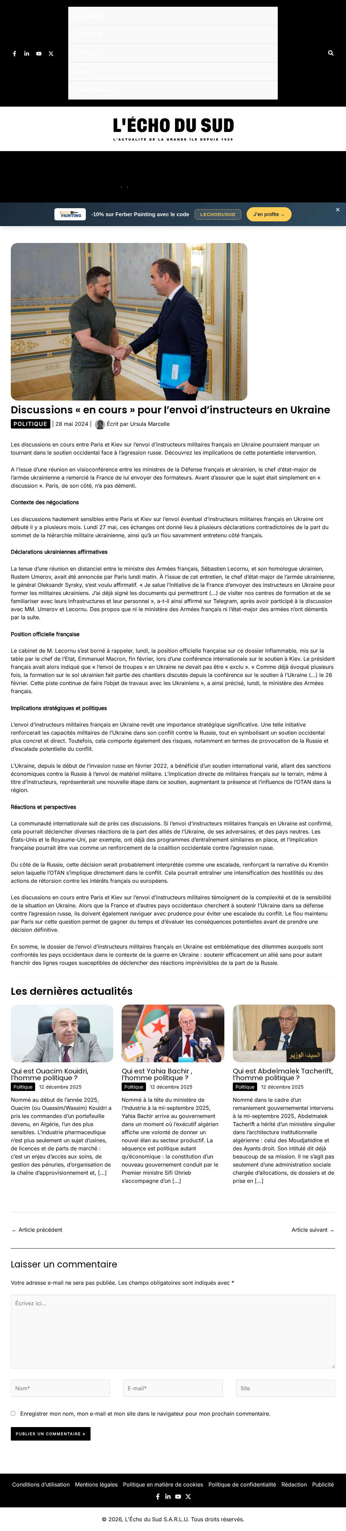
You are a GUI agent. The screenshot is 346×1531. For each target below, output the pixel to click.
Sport (83, 71)
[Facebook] (14, 53)
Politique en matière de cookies (163, 1484)
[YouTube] (39, 53)
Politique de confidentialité (242, 1484)
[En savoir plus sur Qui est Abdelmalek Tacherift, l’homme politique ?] (284, 1033)
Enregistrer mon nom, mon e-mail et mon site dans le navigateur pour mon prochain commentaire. (145, 1413)
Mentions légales (96, 1484)
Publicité (323, 1484)
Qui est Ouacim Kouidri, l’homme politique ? (49, 1074)
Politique (87, 52)
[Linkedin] (26, 53)
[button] (331, 53)
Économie (89, 34)
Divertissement (97, 89)
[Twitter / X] (51, 53)
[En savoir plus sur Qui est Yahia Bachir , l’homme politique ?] (173, 1033)
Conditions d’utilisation (41, 1484)
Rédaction (294, 1484)
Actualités (89, 15)
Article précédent (36, 1229)
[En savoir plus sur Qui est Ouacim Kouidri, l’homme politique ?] (62, 1033)
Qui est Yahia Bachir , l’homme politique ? (157, 1074)
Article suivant (313, 1229)
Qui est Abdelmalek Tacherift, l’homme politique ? (283, 1074)
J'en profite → (269, 214)
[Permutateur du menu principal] (331, 176)
